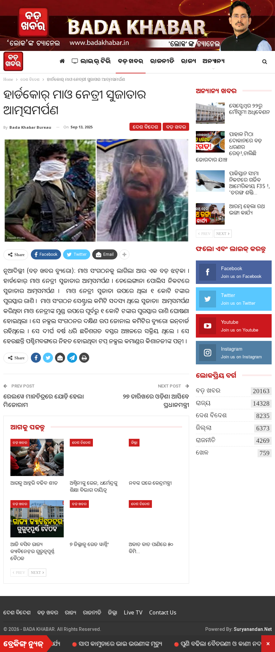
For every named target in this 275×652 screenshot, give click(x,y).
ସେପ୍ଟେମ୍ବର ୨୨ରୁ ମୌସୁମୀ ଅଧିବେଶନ (249, 109)
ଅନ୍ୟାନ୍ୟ (213, 62)
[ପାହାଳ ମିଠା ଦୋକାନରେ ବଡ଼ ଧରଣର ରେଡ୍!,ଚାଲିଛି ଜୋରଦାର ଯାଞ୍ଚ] (210, 142)
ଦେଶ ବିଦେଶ (145, 126)
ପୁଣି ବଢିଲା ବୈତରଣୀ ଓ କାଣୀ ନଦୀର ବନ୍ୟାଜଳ (218, 643)
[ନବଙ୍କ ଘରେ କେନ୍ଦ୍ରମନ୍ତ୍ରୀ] (155, 457)
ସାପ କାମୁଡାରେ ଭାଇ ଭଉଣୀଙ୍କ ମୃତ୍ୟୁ (102, 643)
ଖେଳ (202, 452)
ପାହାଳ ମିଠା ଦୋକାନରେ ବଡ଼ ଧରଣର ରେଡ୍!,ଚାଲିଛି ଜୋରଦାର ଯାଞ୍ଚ (229, 146)
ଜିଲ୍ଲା (134, 442)
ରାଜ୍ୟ (188, 62)
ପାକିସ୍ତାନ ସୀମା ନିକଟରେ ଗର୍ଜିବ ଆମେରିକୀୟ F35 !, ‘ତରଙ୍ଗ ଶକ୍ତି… (249, 183)
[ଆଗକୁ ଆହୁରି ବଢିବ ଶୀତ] (37, 457)
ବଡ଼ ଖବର (131, 62)
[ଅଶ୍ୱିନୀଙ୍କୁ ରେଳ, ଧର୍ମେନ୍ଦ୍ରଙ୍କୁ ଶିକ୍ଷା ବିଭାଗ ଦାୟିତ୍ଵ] (96, 457)
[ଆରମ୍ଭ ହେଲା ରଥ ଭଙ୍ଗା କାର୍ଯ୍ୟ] (210, 214)
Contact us (162, 612)
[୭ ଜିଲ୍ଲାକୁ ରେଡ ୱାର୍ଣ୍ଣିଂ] (96, 518)
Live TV (133, 612)
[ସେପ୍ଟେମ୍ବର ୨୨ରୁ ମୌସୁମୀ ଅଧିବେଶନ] (210, 113)
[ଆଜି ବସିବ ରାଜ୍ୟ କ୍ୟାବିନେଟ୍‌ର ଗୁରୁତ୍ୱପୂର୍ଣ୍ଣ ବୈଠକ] (37, 518)
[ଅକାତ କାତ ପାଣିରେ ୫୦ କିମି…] (155, 518)
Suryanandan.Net (253, 629)
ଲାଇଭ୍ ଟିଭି (95, 62)
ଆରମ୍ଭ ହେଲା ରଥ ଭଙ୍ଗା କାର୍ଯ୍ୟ (247, 209)
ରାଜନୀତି (162, 62)
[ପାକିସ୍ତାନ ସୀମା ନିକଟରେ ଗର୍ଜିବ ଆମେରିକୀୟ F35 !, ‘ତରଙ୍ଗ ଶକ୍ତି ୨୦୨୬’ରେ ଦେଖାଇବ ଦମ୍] (210, 181)
